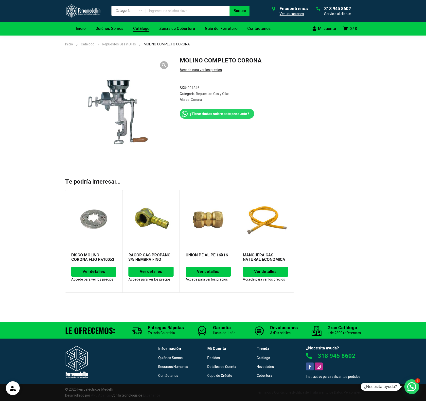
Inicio (69, 44)
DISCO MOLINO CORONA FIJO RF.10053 (92, 257)
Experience (151, 395)
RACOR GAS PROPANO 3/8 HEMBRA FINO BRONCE (149, 259)
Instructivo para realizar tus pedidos (333, 376)
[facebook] (310, 366)
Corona (196, 99)
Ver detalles (94, 272)
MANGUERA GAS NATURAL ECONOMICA (264, 257)
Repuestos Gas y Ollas (119, 44)
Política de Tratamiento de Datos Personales (327, 392)
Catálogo (87, 44)
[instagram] (319, 366)
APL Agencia (101, 395)
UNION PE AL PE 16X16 (207, 255)
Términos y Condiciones (274, 392)
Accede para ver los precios (201, 70)
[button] (164, 65)
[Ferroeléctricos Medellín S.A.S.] (83, 11)
